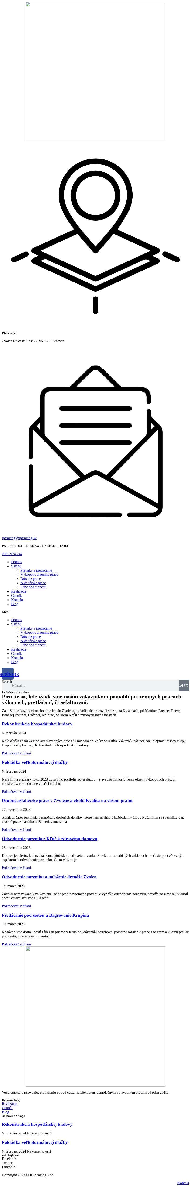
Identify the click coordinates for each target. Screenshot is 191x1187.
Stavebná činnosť (33, 587)
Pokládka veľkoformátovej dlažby (35, 762)
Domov (16, 562)
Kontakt (17, 600)
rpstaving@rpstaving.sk (19, 538)
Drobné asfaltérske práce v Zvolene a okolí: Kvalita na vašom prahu (67, 800)
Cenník (16, 595)
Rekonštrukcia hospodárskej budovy (37, 723)
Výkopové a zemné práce (39, 574)
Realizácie (18, 591)
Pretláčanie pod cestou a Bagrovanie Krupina (45, 915)
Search (7, 682)
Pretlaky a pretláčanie (36, 570)
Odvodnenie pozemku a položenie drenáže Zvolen (49, 876)
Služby (16, 566)
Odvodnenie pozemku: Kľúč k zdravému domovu (49, 838)
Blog (14, 604)
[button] (95, 612)
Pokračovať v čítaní (16, 753)
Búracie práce (30, 579)
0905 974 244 (12, 554)
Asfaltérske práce (33, 583)
